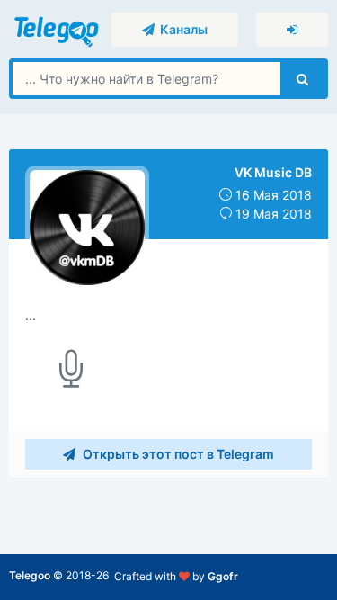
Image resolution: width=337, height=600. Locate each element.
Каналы (181, 29)
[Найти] (302, 78)
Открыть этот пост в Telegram (177, 453)
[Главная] (57, 28)
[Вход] (292, 30)
